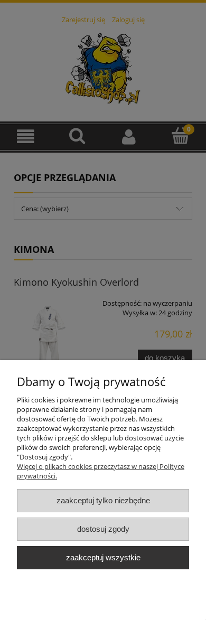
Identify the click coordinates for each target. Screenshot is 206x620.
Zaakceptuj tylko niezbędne (103, 500)
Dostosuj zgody (103, 528)
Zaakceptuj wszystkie (103, 557)
